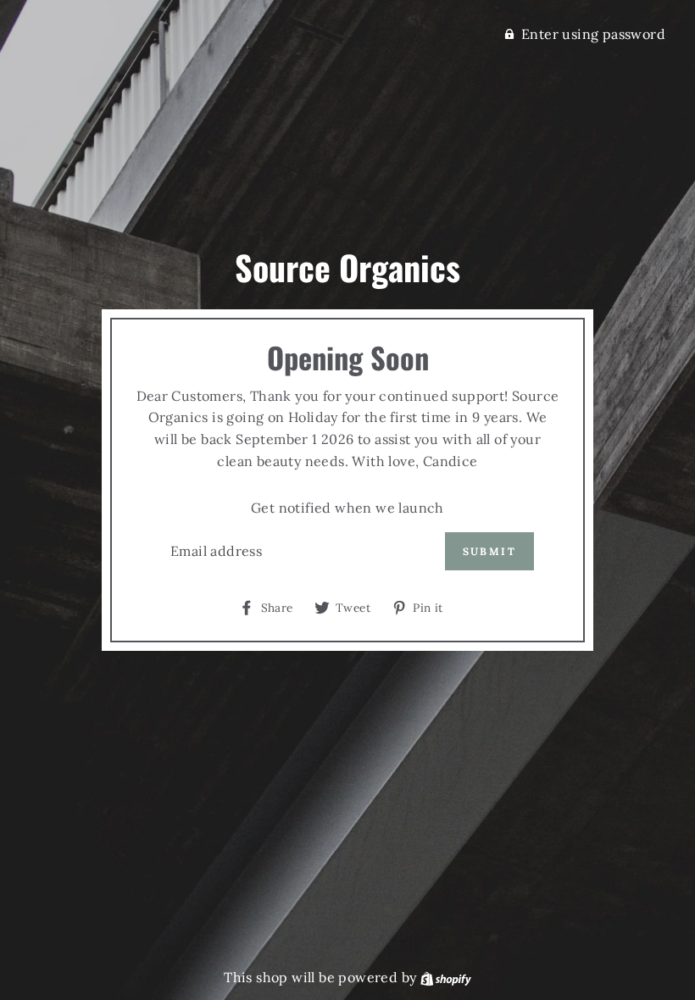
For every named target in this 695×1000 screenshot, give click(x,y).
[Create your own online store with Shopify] (445, 977)
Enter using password (593, 33)
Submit (489, 551)
